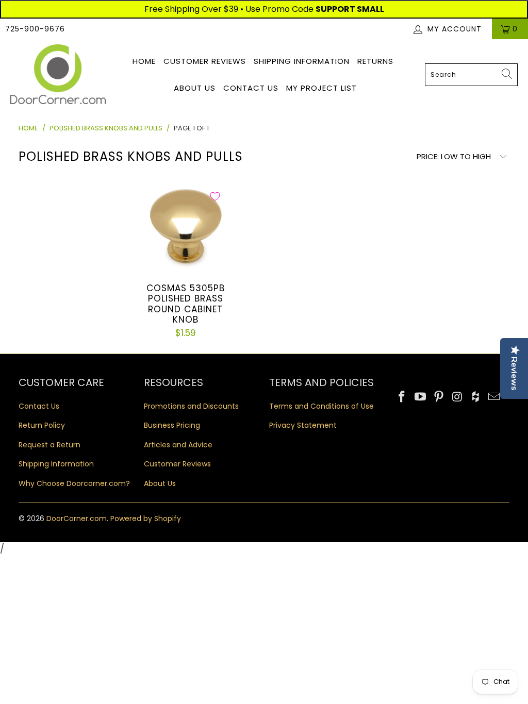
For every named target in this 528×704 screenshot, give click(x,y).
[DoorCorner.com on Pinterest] (439, 397)
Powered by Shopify (145, 518)
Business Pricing (172, 425)
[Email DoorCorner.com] (494, 397)
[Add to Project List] (215, 196)
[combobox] (471, 74)
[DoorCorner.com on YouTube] (420, 397)
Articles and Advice (178, 445)
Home (144, 61)
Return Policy (42, 425)
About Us (195, 87)
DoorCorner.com (76, 518)
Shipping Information (302, 61)
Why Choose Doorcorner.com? (74, 483)
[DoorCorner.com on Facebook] (402, 397)
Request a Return (49, 445)
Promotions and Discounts (191, 406)
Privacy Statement (303, 425)
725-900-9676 (35, 29)
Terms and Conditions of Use (321, 406)
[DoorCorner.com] (58, 75)
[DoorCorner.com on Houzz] (476, 397)
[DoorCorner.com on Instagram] (457, 397)
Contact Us (250, 87)
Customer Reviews (204, 61)
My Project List (321, 87)
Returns (375, 61)
